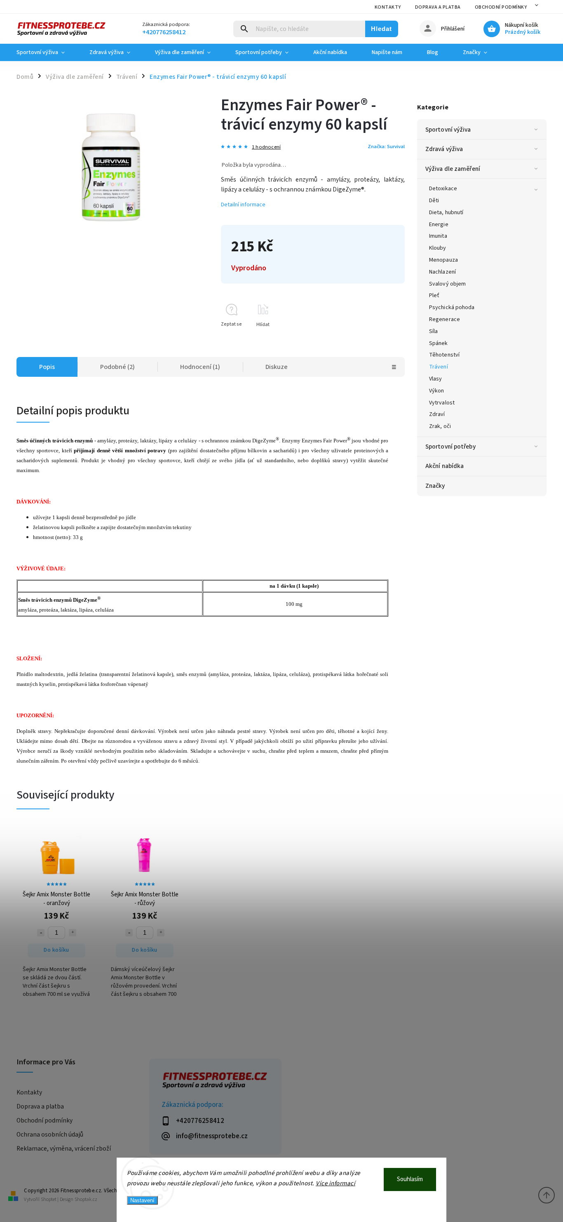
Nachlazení (442, 272)
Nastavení (142, 1200)
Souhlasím (410, 1179)
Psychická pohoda (452, 307)
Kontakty (388, 7)
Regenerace (444, 319)
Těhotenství (444, 355)
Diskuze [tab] (276, 366)
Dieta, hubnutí (446, 212)
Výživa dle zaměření (452, 168)
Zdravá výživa (444, 149)
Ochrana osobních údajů (49, 1134)
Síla (433, 331)
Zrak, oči (440, 426)
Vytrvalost (442, 403)
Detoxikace (443, 188)
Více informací (335, 1183)
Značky (435, 485)
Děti (434, 200)
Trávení (438, 367)
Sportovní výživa (448, 129)
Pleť (434, 295)
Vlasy (435, 379)
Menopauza (443, 260)
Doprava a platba (438, 7)
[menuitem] (46, 52)
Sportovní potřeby (450, 446)
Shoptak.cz (86, 1199)
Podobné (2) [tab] (117, 366)
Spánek (438, 343)
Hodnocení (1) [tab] (200, 366)
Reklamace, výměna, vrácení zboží (63, 1148)
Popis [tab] (47, 366)
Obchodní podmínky (501, 7)
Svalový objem (447, 284)
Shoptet (48, 1199)
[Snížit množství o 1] (41, 932)
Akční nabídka (444, 465)
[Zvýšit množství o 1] (72, 932)
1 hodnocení (266, 147)
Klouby (437, 248)
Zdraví (437, 414)
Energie (438, 224)
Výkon (436, 391)
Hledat (381, 28)
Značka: (386, 146)
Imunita (438, 236)
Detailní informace (243, 205)
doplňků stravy (328, 460)
